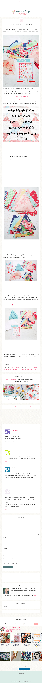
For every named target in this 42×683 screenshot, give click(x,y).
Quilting (13, 367)
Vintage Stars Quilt (19, 369)
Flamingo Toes (21, 12)
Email (4, 543)
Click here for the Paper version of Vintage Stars (21, 99)
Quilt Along (30, 367)
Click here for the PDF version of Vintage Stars (21, 96)
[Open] (5, 638)
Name (4, 537)
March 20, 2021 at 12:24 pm (15, 491)
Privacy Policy (21, 673)
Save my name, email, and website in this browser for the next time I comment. (20, 555)
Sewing (17, 367)
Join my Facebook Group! (10, 379)
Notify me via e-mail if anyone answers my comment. (15, 558)
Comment (5, 523)
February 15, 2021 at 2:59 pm (16, 431)
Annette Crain (14, 430)
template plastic (14, 304)
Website (5, 548)
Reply (6, 444)
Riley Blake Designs (8, 369)
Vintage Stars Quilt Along (32, 369)
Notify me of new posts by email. (10, 563)
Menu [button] (22, 1)
